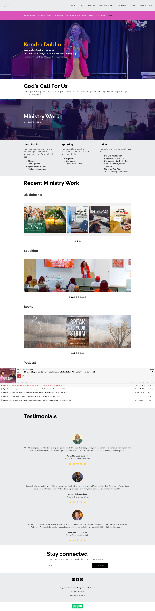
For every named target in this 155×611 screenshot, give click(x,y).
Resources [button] (91, 5)
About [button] (82, 5)
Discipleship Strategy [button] (106, 5)
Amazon (110, 15)
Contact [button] (133, 5)
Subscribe (100, 566)
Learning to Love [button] (146, 5)
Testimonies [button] (122, 5)
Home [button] (73, 5)
